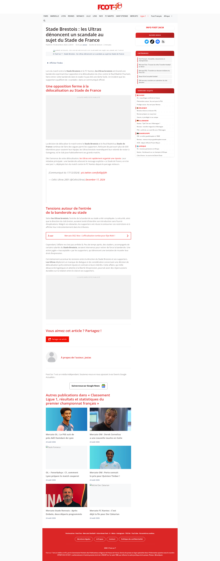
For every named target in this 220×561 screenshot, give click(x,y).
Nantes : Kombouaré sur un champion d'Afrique (152, 152)
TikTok (127, 533)
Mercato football (89, 533)
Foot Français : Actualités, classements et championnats (152, 60)
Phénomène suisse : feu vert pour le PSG (150, 101)
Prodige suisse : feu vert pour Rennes (148, 104)
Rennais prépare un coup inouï (146, 114)
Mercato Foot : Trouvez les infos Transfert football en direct (154, 66)
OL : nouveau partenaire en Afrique (148, 149)
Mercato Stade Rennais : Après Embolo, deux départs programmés (64, 512)
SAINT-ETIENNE (122, 16)
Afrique (167, 16)
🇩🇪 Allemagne (143, 121)
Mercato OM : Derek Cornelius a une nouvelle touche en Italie (106, 436)
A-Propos (99, 539)
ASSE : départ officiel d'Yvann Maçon (148, 143)
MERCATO (134, 16)
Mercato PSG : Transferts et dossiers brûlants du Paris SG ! (154, 72)
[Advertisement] (88, 118)
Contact (112, 539)
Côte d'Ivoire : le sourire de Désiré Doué (149, 155)
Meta (113, 533)
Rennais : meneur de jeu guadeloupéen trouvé (151, 139)
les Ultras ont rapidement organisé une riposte (100, 158)
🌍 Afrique (141, 146)
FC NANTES (109, 16)
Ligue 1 (143, 16)
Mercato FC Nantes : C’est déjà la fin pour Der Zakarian (104, 512)
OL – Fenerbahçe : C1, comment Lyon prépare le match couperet (62, 474)
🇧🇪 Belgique (142, 108)
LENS (95, 16)
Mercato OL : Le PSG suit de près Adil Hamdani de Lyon (60, 436)
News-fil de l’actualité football (148, 76)
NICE (101, 16)
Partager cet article (59, 339)
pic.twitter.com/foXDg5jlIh (94, 172)
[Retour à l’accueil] (110, 6)
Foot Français (156, 16)
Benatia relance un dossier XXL (147, 110)
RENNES (71, 16)
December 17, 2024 (95, 179)
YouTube (135, 533)
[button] (44, 20)
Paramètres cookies (146, 533)
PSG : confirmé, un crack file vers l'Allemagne (151, 130)
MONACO (80, 16)
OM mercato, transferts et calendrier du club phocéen (153, 81)
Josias (88, 357)
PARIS (46, 16)
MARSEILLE (54, 16)
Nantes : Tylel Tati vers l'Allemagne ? (148, 123)
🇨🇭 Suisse (140, 95)
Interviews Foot (102, 533)
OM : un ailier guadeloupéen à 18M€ (148, 136)
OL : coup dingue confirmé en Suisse (148, 98)
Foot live (79, 533)
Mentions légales (83, 539)
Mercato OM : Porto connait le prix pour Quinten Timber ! (105, 474)
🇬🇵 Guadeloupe (143, 133)
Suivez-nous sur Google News (86, 385)
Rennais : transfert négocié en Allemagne (150, 127)
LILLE (88, 16)
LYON (63, 16)
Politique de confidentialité (132, 539)
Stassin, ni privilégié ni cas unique (147, 117)
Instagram (120, 533)
